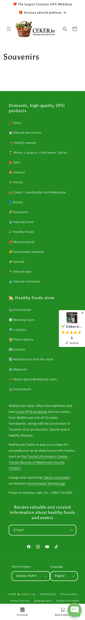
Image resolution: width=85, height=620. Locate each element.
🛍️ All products (20, 309)
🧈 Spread (16, 261)
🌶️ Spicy (15, 122)
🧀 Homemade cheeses (26, 251)
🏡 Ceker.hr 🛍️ (26, 594)
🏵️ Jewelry (17, 172)
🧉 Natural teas (20, 271)
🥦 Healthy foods (21, 232)
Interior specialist (56, 477)
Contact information (67, 600)
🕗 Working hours (22, 320)
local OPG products (31, 411)
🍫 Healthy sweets (22, 142)
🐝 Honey (16, 182)
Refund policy (48, 594)
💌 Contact (17, 349)
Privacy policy (69, 594)
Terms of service (20, 600)
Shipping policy (43, 600)
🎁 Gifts (14, 162)
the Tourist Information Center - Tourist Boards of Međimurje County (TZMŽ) (39, 462)
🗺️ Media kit (18, 369)
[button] (9, 29)
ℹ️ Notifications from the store (31, 359)
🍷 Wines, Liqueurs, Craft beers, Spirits (38, 152)
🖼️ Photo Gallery (21, 339)
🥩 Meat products (22, 242)
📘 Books (16, 202)
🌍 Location (17, 329)
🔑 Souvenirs (18, 212)
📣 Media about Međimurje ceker (33, 379)
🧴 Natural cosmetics (24, 281)
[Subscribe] (71, 530)
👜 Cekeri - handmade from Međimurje (37, 192)
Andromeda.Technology (46, 483)
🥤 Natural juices (21, 222)
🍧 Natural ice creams (25, 132)
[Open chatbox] (75, 610)
